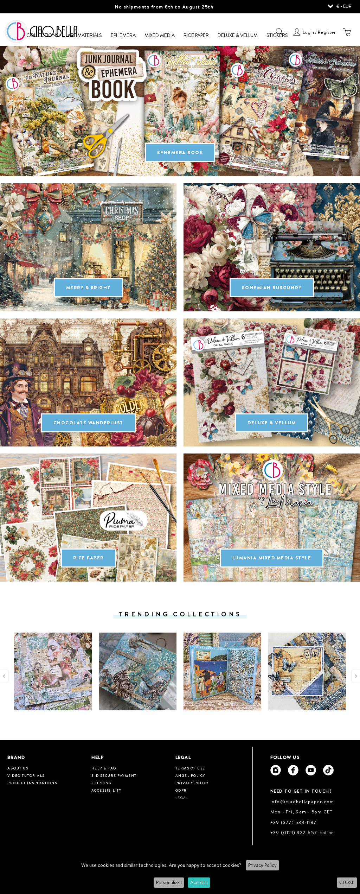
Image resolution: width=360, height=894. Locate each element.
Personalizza (169, 882)
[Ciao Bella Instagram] (275, 770)
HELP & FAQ (103, 768)
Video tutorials (26, 775)
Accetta (199, 882)
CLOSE (347, 882)
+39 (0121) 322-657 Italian (302, 832)
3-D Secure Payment (114, 775)
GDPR (181, 790)
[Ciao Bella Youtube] (311, 770)
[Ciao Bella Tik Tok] (328, 770)
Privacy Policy (262, 865)
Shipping (101, 782)
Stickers (277, 35)
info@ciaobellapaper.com (302, 801)
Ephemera (123, 35)
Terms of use (190, 768)
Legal (182, 797)
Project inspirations (32, 782)
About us (17, 768)
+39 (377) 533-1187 (293, 822)
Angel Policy (190, 775)
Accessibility (106, 790)
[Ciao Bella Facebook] (293, 770)
